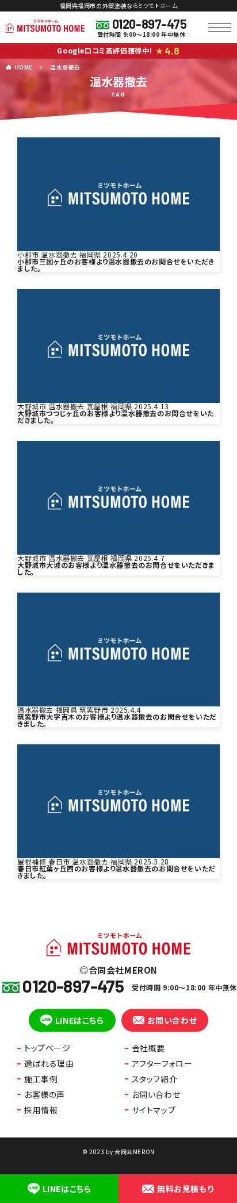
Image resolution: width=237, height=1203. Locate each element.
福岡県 (90, 254)
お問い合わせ (172, 1020)
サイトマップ (154, 1110)
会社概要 (148, 1048)
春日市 (59, 861)
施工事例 (41, 1079)
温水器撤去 (65, 67)
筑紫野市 (93, 709)
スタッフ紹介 (155, 1079)
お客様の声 (44, 1094)
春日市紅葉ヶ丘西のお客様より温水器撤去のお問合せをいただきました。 (116, 871)
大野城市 (31, 406)
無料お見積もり (185, 1188)
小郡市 (28, 254)
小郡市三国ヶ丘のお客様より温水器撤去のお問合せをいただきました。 (116, 264)
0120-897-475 (149, 23)
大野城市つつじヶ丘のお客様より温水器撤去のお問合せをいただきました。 (115, 416)
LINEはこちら (79, 1020)
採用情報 (41, 1110)
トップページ (47, 1048)
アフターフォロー (162, 1063)
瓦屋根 (98, 406)
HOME (24, 67)
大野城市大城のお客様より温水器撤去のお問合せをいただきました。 (116, 568)
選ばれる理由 (49, 1063)
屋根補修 (31, 861)
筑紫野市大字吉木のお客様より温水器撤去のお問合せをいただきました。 (117, 720)
